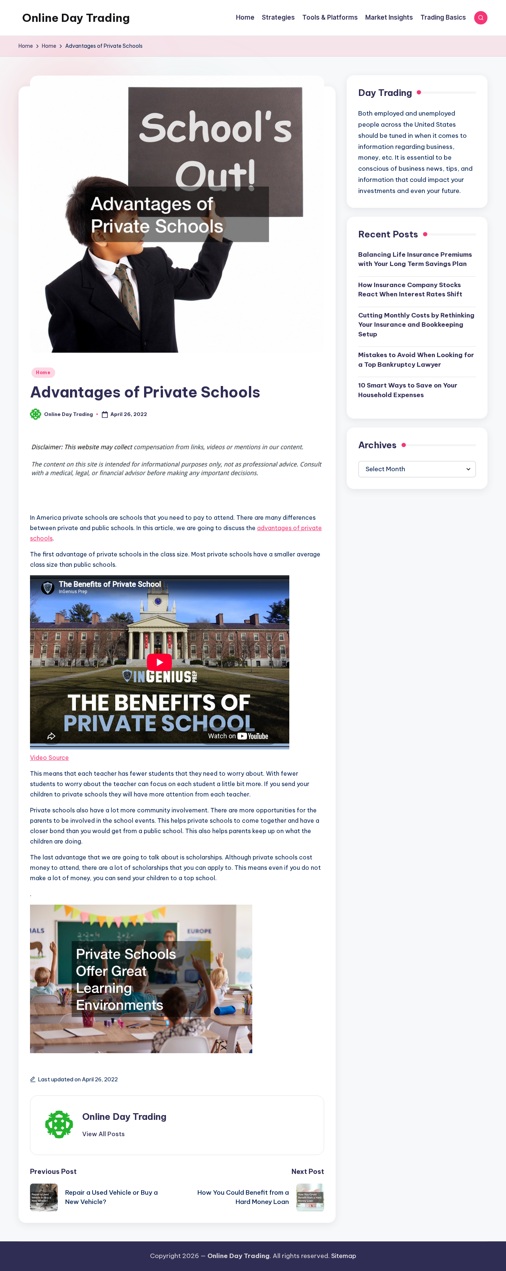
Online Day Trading (76, 18)
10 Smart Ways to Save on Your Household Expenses (407, 390)
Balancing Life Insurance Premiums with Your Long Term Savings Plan (415, 259)
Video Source (49, 757)
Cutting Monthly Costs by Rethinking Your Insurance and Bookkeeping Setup (416, 324)
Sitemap (343, 1256)
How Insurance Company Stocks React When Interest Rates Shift (410, 290)
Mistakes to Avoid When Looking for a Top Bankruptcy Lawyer (416, 360)
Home (43, 372)
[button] (103, 1134)
